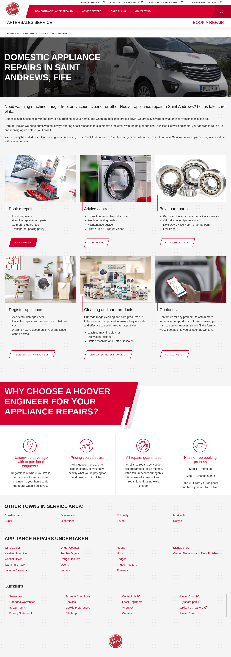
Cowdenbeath (13, 515)
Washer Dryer (13, 559)
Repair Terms (17, 607)
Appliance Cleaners (191, 607)
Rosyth (177, 520)
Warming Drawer (15, 564)
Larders (65, 570)
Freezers (122, 570)
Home (10, 33)
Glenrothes (67, 520)
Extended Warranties (22, 602)
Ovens (65, 564)
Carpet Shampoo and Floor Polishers (196, 553)
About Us (128, 607)
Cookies (71, 602)
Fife (43, 33)
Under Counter (70, 547)
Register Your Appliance (125, 2)
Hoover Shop (187, 596)
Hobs (120, 553)
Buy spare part (188, 602)
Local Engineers (27, 33)
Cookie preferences (78, 607)
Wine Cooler (12, 547)
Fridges (121, 559)
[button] (54, 11)
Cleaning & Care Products (204, 2)
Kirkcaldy (122, 515)
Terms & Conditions (78, 596)
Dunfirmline (68, 515)
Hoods (121, 547)
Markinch (179, 515)
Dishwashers (181, 547)
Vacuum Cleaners (16, 570)
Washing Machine (16, 553)
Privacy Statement (20, 613)
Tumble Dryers (70, 553)
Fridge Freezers (127, 564)
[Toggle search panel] (221, 11)
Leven (121, 520)
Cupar (8, 520)
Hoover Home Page (91, 2)
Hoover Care (187, 613)
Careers (127, 613)
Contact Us (129, 596)
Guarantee (15, 596)
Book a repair (208, 22)
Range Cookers (70, 559)
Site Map (71, 613)
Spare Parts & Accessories (164, 2)
